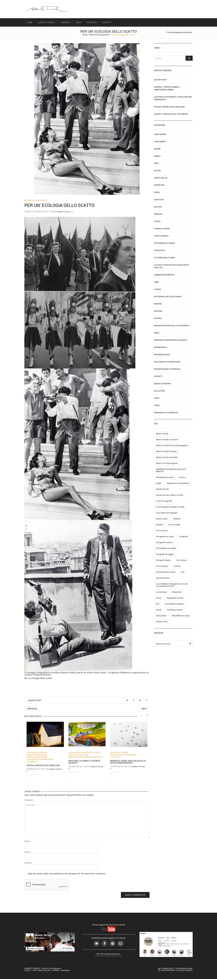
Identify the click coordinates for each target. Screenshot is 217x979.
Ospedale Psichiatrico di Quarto (170, 340)
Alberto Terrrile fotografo (167, 463)
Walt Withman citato (181, 615)
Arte (156, 163)
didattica (177, 518)
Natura (113, 752)
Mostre (65, 22)
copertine (159, 185)
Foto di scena (162, 530)
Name (27, 841)
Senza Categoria (162, 383)
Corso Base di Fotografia (166, 512)
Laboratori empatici (164, 274)
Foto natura (181, 560)
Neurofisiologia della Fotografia (171, 325)
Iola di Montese (162, 578)
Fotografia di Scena (164, 243)
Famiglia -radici (162, 228)
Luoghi (157, 289)
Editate (158, 206)
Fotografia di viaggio (165, 554)
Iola (182, 572)
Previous (32, 708)
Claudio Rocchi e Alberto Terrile (169, 495)
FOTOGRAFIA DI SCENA (166, 548)
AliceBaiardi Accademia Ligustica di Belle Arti (171, 470)
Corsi (157, 192)
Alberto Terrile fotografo (166, 451)
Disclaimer (65, 970)
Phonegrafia (160, 347)
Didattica (159, 199)
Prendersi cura (162, 354)
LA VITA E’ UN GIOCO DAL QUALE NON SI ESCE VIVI (171, 266)
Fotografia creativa (164, 542)
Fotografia (183, 536)
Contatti (106, 22)
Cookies (55, 970)
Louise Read (161, 592)
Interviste (159, 250)
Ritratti (158, 376)
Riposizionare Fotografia (167, 369)
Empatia (159, 524)
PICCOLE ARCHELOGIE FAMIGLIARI (43, 765)
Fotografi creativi (163, 560)
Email (27, 852)
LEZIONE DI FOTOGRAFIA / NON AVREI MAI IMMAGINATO (173, 98)
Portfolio (91, 22)
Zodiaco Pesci (162, 621)
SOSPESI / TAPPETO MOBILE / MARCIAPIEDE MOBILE (167, 88)
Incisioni (177, 566)
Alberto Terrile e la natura (167, 439)
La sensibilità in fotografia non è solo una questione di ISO (172, 584)
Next (144, 708)
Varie (156, 398)
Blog (78, 22)
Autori (157, 170)
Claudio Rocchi (162, 489)
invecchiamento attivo (166, 572)
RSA (157, 603)
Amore (157, 148)
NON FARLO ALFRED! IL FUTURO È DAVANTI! (84, 761)
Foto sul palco (162, 566)
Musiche (158, 311)
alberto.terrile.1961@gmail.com (108, 955)
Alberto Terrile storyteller (167, 457)
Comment (28, 800)
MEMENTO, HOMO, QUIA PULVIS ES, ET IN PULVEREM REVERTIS (128, 761)
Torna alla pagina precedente (179, 32)
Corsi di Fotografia (164, 501)
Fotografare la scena (165, 536)
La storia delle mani (164, 257)
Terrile (158, 609)
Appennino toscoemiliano (178, 483)
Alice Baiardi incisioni (165, 477)
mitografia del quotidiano (37, 756)
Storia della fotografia (174, 603)
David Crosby (162, 518)
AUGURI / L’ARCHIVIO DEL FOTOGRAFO (171, 114)
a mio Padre (86, 752)
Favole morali (161, 235)
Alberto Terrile (46, 22)
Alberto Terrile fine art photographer (172, 445)
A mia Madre (32, 752)
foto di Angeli (174, 524)
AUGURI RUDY (160, 79)
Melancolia (176, 592)
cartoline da (160, 177)
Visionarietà (161, 615)
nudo (156, 332)
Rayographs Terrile (175, 598)
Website (28, 863)
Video (157, 405)
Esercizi (158, 214)
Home (29, 22)
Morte (158, 598)
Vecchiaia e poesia (175, 609)
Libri (156, 282)
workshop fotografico (166, 412)
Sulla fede (159, 390)
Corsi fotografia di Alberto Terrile (170, 506)
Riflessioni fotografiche (99, 34)
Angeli (157, 156)
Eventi (157, 221)
